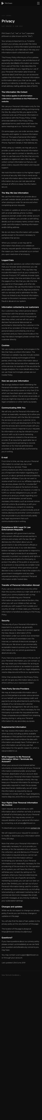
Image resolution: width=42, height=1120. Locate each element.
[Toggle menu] (38, 3)
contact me (35, 828)
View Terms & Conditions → (11, 975)
